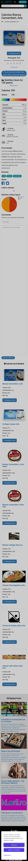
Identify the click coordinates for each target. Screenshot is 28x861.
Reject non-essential (14, 850)
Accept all (14, 845)
